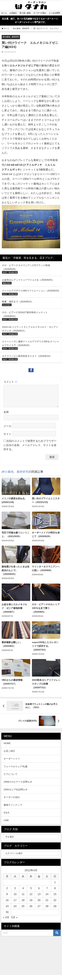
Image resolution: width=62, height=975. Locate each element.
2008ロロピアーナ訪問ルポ (18, 782)
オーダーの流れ (12, 797)
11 (23, 894)
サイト (7, 434)
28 (46, 906)
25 (22, 906)
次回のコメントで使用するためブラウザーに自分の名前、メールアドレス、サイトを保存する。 (30, 445)
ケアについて (11, 774)
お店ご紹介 (9, 751)
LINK (6, 820)
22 (54, 900)
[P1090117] (31, 228)
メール (7, 426)
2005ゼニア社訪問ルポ (15, 789)
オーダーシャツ (12, 758)
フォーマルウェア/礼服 (15, 766)
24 (15, 906)
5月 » (14, 917)
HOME (7, 743)
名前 (6, 412)
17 (15, 900)
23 (7, 906)
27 (39, 906)
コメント (10, 381)
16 (7, 900)
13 (39, 894)
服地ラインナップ (13, 805)
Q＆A (6, 812)
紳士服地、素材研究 (11, 37)
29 (54, 906)
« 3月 (6, 917)
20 (39, 900)
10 (15, 894)
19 (30, 900)
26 (30, 906)
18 (22, 900)
